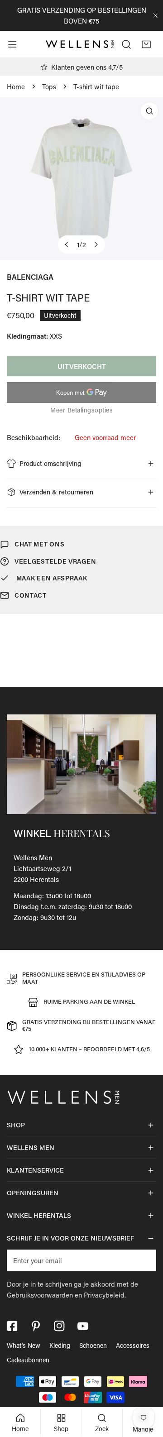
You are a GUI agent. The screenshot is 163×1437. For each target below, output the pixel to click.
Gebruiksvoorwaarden (40, 1294)
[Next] (96, 244)
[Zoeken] (126, 44)
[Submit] (144, 1260)
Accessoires (132, 1345)
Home (16, 86)
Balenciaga (30, 277)
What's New (23, 1345)
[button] (146, 44)
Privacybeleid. (105, 1294)
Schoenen (93, 1345)
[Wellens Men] (80, 44)
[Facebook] (12, 1326)
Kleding (59, 1345)
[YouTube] (83, 1326)
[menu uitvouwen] (12, 44)
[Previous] (67, 244)
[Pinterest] (36, 1326)
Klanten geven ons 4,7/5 (87, 67)
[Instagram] (59, 1326)
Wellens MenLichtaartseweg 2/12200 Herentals (42, 868)
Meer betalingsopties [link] (81, 410)
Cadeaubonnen (28, 1360)
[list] (81, 178)
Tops (49, 86)
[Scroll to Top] (147, 1389)
